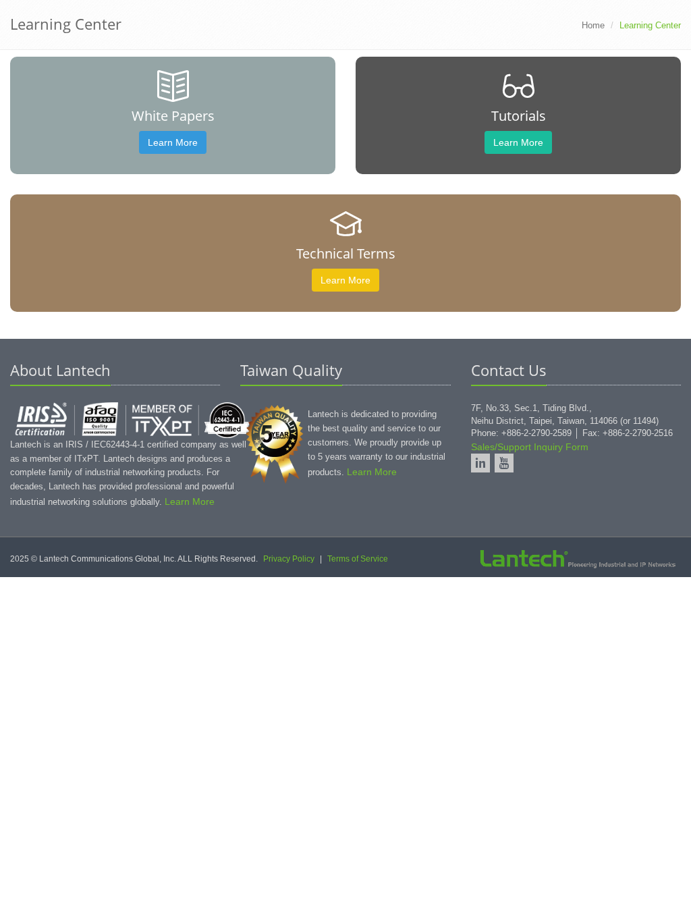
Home (593, 25)
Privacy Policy (288, 559)
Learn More (190, 501)
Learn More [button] (173, 142)
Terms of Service (357, 559)
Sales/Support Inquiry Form (529, 446)
